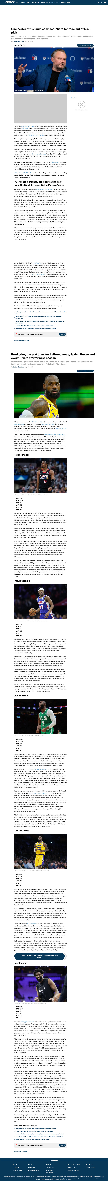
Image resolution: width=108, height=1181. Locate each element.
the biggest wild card (28, 1022)
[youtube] (105, 2)
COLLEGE (49, 2)
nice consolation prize (39, 154)
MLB (22, 2)
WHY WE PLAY (36, 2)
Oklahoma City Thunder (36, 135)
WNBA (43, 2)
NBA (28, 2)
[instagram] (101, 2)
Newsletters (32, 1167)
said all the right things (39, 769)
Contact (31, 1164)
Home (16, 340)
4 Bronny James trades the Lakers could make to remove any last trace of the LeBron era (41, 313)
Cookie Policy (17, 1170)
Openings (49, 1164)
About (15, 1164)
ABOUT (69, 2)
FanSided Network (73, 1164)
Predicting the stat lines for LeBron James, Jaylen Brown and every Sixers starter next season (40, 322)
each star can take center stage (54, 434)
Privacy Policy (72, 1167)
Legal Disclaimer (33, 1170)
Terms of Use (90, 1167)
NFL (17, 2)
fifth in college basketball (35, 274)
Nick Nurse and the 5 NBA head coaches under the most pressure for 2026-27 (39, 1136)
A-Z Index (89, 1164)
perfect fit (37, 263)
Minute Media (10, 1176)
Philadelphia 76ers (27, 126)
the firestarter (32, 924)
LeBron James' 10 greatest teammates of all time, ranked (33, 1139)
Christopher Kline (18, 41)
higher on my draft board (44, 189)
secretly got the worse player (37, 793)
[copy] (24, 45)
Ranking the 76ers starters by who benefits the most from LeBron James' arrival (40, 1134)
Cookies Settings (73, 1170)
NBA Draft (24, 128)
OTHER (57, 2)
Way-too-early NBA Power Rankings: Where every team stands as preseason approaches (39, 317)
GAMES (63, 2)
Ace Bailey (55, 162)
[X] (98, 2)
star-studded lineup (47, 424)
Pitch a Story (50, 1167)
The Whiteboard (23, 1151)
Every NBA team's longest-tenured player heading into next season (36, 328)
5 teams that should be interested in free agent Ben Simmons (34, 325)
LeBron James (19, 424)
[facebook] (95, 2)
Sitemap (16, 1167)
